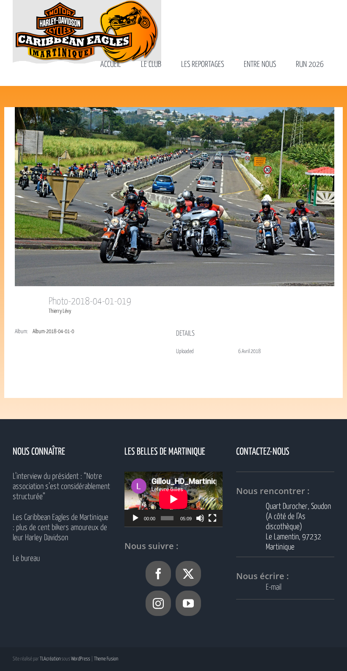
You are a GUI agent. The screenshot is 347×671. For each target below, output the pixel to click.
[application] (173, 499)
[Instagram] (158, 603)
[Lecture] (135, 518)
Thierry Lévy (60, 311)
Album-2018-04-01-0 (53, 331)
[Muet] (200, 518)
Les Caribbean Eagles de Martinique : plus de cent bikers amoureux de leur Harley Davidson (60, 528)
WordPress (80, 659)
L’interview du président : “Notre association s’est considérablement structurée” (61, 486)
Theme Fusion (106, 659)
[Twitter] (188, 573)
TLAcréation (50, 659)
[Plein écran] (212, 518)
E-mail (273, 587)
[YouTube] (188, 603)
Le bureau (26, 559)
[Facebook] (158, 573)
